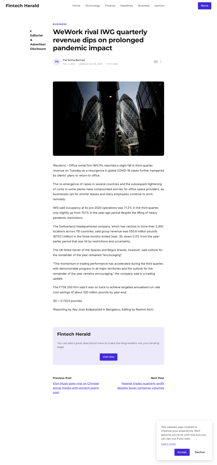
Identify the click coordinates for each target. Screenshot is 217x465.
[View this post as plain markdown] (156, 62)
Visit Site (108, 356)
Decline (200, 452)
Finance (110, 5)
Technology (92, 5)
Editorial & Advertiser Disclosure (37, 42)
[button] (161, 62)
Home (76, 5)
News (204, 5)
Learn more (168, 443)
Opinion (159, 5)
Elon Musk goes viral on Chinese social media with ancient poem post (76, 388)
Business (143, 5)
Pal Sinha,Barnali (74, 60)
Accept (182, 452)
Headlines (126, 5)
